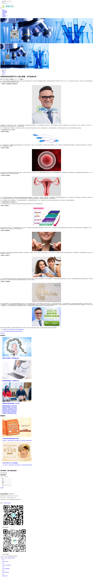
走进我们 (3, 16)
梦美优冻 (3, 14)
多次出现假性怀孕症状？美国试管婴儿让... (10, 410)
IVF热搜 (3, 13)
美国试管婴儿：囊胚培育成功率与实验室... (10, 413)
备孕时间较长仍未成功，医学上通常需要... (10, 411)
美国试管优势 (4, 12)
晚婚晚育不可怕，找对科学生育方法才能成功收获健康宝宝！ (14, 329)
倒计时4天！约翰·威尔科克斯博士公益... (9, 412)
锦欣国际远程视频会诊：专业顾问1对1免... (10, 405)
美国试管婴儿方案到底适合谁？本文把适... (10, 409)
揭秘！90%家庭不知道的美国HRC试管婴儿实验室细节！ (13, 331)
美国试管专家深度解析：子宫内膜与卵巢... (10, 407)
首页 (3, 9)
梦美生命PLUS (4, 15)
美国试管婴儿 (4, 10)
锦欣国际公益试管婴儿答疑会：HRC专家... (10, 406)
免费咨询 (1, 487)
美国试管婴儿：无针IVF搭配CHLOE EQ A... (10, 408)
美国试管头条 (4, 11)
